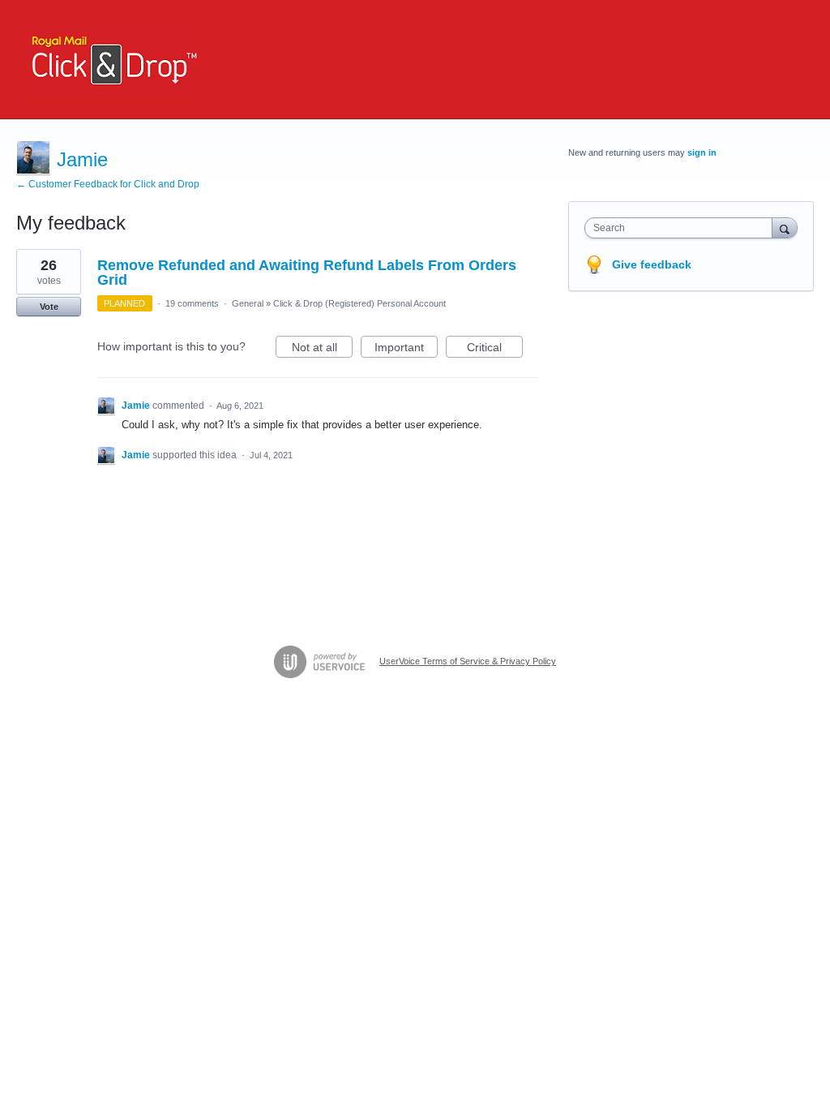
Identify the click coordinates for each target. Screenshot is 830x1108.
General (247, 303)
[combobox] (682, 228)
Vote (49, 306)
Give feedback (651, 264)
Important (406, 349)
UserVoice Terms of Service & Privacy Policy (467, 661)
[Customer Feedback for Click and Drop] (110, 59)
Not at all (322, 349)
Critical (495, 349)
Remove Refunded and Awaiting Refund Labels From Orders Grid (306, 272)
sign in (702, 152)
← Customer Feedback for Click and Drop (107, 184)
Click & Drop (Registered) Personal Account (359, 303)
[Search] (785, 227)
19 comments (192, 303)
